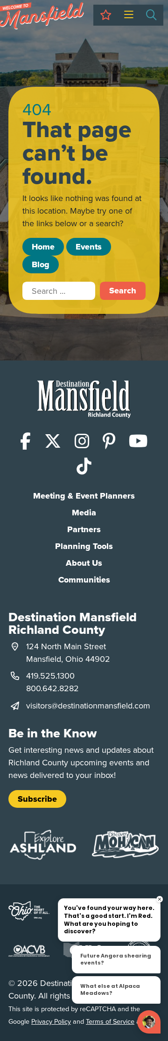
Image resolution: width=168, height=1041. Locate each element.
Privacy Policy (51, 1021)
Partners (84, 529)
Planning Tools (84, 546)
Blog (40, 264)
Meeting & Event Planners (84, 496)
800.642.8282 (52, 688)
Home (43, 247)
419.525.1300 (50, 675)
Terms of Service (110, 1021)
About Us (84, 563)
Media (84, 513)
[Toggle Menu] (129, 15)
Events (89, 247)
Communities (84, 580)
